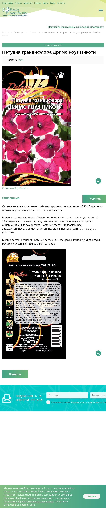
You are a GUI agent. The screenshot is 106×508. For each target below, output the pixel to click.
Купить (15, 374)
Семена (18, 3)
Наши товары (8, 3)
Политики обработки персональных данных (27, 498)
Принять (92, 496)
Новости (37, 3)
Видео (52, 3)
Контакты (61, 3)
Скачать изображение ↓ (15, 188)
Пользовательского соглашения (85, 402)
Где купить (27, 3)
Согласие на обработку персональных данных (29, 501)
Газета (45, 3)
